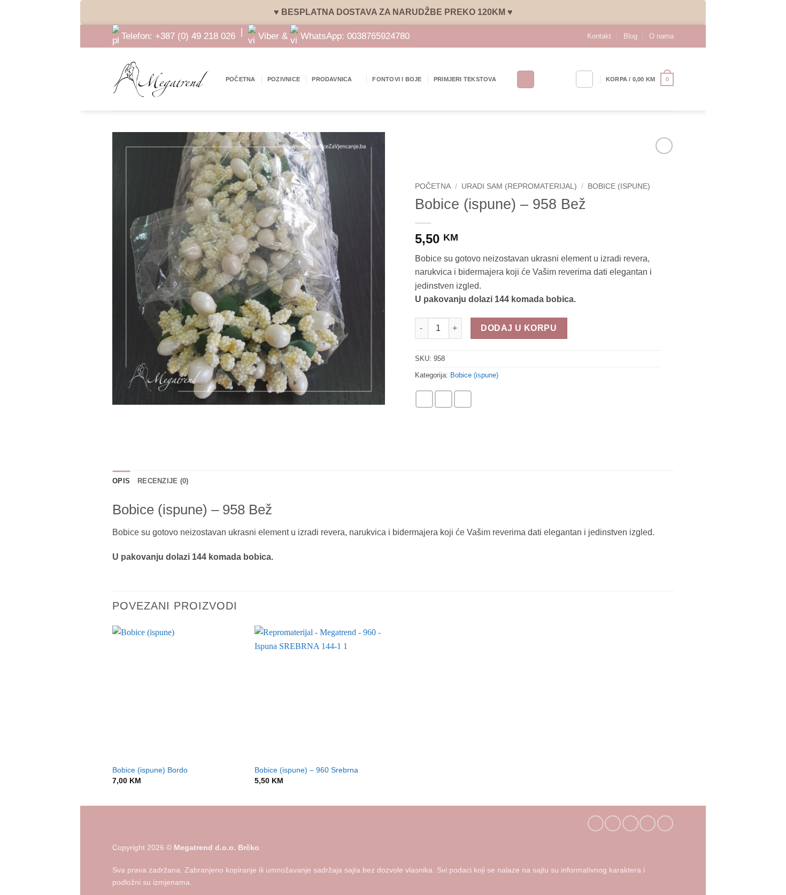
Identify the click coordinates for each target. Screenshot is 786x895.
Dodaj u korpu (519, 328)
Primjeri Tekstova (465, 79)
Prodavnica (332, 79)
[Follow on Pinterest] (647, 823)
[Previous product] (664, 145)
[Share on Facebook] (424, 399)
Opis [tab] (121, 481)
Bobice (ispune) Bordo (150, 770)
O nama (661, 36)
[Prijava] (584, 79)
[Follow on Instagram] (613, 823)
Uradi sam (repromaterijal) (519, 186)
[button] (640, 79)
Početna (241, 79)
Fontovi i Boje (396, 79)
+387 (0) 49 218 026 (195, 35)
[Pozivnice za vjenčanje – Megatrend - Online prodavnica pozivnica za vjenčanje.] (161, 79)
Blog (630, 36)
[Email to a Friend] (443, 399)
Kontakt (599, 36)
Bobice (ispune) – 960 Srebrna (306, 770)
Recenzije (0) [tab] (162, 481)
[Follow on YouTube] (665, 823)
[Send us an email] (630, 823)
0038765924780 (378, 35)
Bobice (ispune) (619, 186)
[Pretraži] (525, 79)
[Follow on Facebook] (596, 823)
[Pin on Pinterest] (463, 399)
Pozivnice (283, 79)
